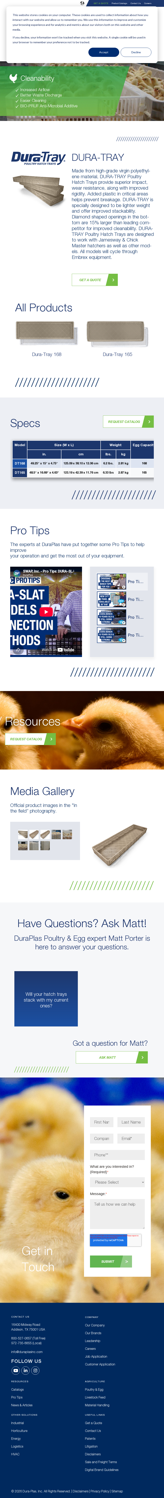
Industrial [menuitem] (17, 1423)
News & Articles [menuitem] (21, 1405)
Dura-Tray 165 (117, 354)
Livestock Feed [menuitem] (95, 1397)
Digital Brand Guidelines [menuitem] (101, 1470)
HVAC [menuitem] (15, 1454)
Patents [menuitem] (90, 1438)
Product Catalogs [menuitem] (119, 3)
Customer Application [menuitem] (100, 1364)
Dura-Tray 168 (46, 354)
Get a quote (90, 280)
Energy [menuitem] (16, 1438)
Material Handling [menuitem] (97, 1405)
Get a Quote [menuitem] (101, 3)
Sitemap (117, 1491)
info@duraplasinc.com (27, 1352)
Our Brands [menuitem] (93, 1333)
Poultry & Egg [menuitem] (94, 1389)
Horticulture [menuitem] (19, 1431)
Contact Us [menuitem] (136, 3)
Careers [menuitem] (147, 3)
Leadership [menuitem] (92, 1341)
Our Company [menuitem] (95, 1325)
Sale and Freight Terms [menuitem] (101, 1462)
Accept (103, 52)
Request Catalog (124, 422)
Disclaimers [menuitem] (93, 1454)
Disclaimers (80, 1491)
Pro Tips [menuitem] (16, 1397)
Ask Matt (107, 1057)
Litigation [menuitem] (91, 1446)
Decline (136, 52)
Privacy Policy (100, 1491)
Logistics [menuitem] (17, 1446)
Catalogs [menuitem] (17, 1389)
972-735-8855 (21, 1343)
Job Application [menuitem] (96, 1356)
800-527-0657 (21, 1338)
